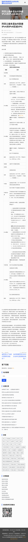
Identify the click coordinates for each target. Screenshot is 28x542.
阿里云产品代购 (6, 458)
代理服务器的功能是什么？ (8, 416)
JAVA (8, 441)
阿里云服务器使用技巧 (9, 32)
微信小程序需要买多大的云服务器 (9, 405)
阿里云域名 (13, 464)
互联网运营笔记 (5, 495)
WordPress (6, 447)
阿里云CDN (5, 455)
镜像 (22, 453)
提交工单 (21, 115)
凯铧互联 (4, 450)
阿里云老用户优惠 (20, 467)
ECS (18, 438)
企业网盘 (23, 447)
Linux (12, 441)
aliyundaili (19, 32)
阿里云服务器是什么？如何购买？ (9, 422)
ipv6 (4, 441)
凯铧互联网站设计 (6, 497)
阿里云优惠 (16, 461)
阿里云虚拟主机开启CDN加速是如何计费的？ (12, 403)
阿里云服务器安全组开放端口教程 (9, 419)
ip (21, 438)
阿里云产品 (18, 455)
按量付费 (4, 453)
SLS (3, 444)
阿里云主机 (12, 455)
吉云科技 (4, 491)
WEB (19, 444)
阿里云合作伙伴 (6, 464)
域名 (9, 450)
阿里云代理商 (20, 458)
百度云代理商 (5, 483)
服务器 (9, 453)
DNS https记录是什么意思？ (8, 414)
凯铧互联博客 (5, 493)
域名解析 (14, 450)
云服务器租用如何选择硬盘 (8, 395)
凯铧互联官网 (5, 479)
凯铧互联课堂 (5, 489)
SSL (11, 444)
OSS (17, 441)
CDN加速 (8, 438)
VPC (15, 444)
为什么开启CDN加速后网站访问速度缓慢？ (11, 400)
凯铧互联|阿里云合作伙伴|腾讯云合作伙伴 (10, 2)
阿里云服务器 (12, 467)
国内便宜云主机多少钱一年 (8, 397)
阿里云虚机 (13, 470)
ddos (13, 438)
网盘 (14, 453)
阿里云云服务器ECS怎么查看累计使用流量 (11, 411)
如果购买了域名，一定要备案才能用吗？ (11, 389)
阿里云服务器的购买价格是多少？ (9, 424)
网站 (18, 453)
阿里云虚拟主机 (6, 470)
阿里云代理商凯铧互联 (7, 461)
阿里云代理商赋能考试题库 (8, 499)
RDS (21, 441)
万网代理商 (4, 487)
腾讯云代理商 (5, 485)
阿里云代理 (13, 458)
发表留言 (5, 34)
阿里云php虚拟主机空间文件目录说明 (10, 392)
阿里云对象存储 (21, 464)
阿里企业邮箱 (20, 470)
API (3, 438)
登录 (13, 368)
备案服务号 (20, 450)
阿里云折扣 (5, 467)
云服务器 (17, 447)
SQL (7, 444)
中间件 (12, 447)
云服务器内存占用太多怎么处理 (9, 408)
